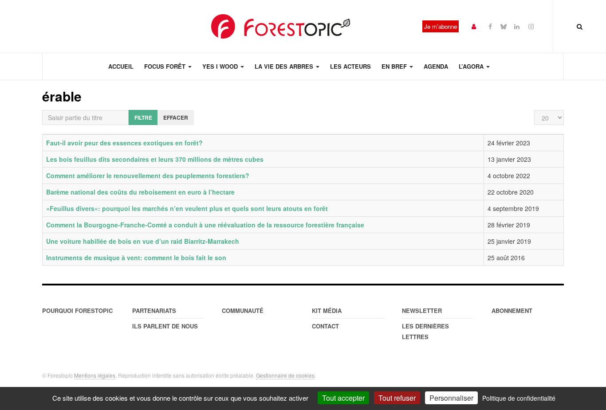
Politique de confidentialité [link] (518, 398)
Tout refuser (397, 398)
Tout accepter (343, 398)
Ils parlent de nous (165, 326)
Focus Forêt (165, 66)
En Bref (395, 66)
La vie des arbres (285, 66)
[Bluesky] (503, 26)
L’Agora (472, 66)
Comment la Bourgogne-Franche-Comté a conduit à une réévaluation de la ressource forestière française (205, 224)
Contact (325, 326)
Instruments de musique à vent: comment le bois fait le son (136, 257)
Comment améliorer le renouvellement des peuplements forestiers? (147, 175)
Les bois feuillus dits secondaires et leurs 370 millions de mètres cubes (155, 159)
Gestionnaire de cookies (285, 375)
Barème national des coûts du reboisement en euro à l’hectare (140, 191)
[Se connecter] (474, 26)
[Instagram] (531, 26)
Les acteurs (350, 66)
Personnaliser (451, 398)
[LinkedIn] (517, 26)
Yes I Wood (221, 66)
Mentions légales (94, 375)
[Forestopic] (280, 26)
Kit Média (327, 310)
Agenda (436, 66)
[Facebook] (490, 26)
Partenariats (154, 310)
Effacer (175, 117)
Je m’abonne (440, 26)
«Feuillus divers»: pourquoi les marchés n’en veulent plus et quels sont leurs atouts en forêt (187, 208)
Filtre (143, 117)
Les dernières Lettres (425, 331)
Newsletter (422, 310)
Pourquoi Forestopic (77, 310)
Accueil (121, 66)
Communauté (243, 310)
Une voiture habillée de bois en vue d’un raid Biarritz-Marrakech (142, 241)
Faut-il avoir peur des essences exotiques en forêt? (124, 142)
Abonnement (512, 310)
